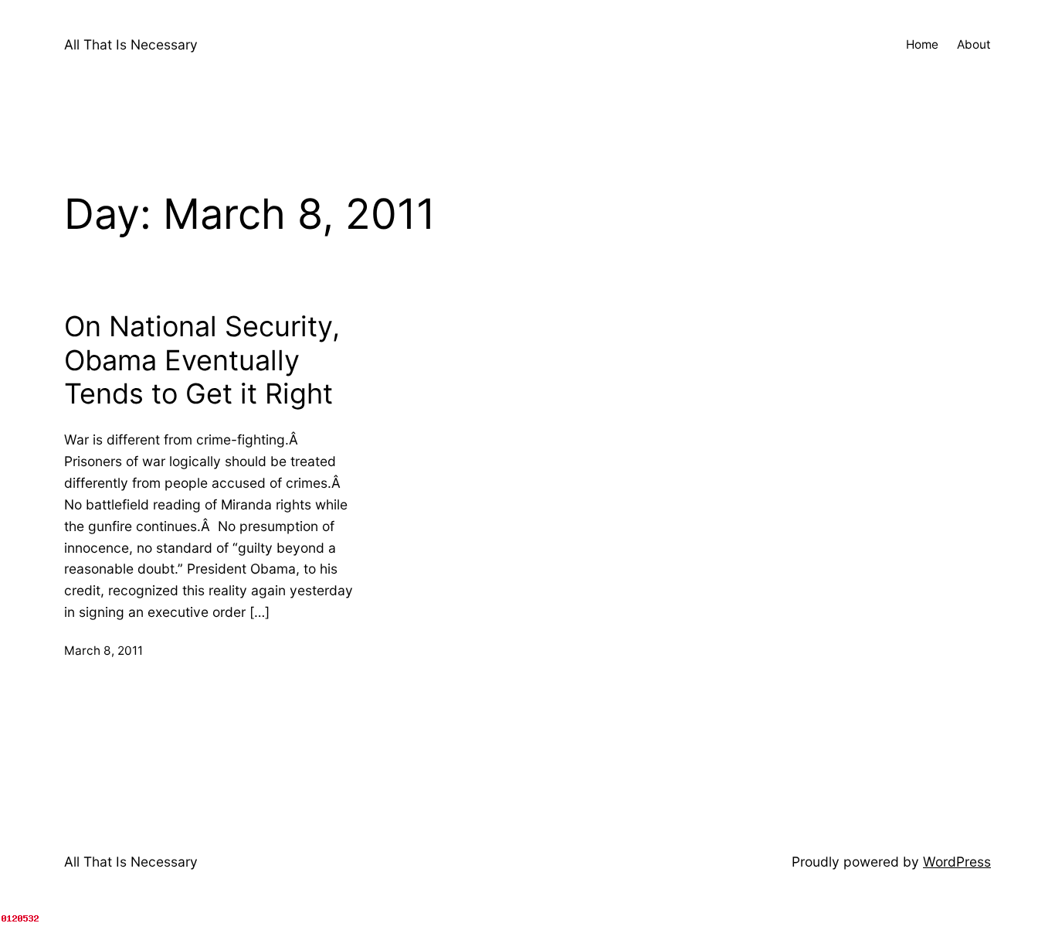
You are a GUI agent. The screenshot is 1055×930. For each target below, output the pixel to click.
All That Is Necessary (131, 44)
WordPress (957, 861)
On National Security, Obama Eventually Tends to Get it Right (202, 360)
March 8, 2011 (103, 650)
